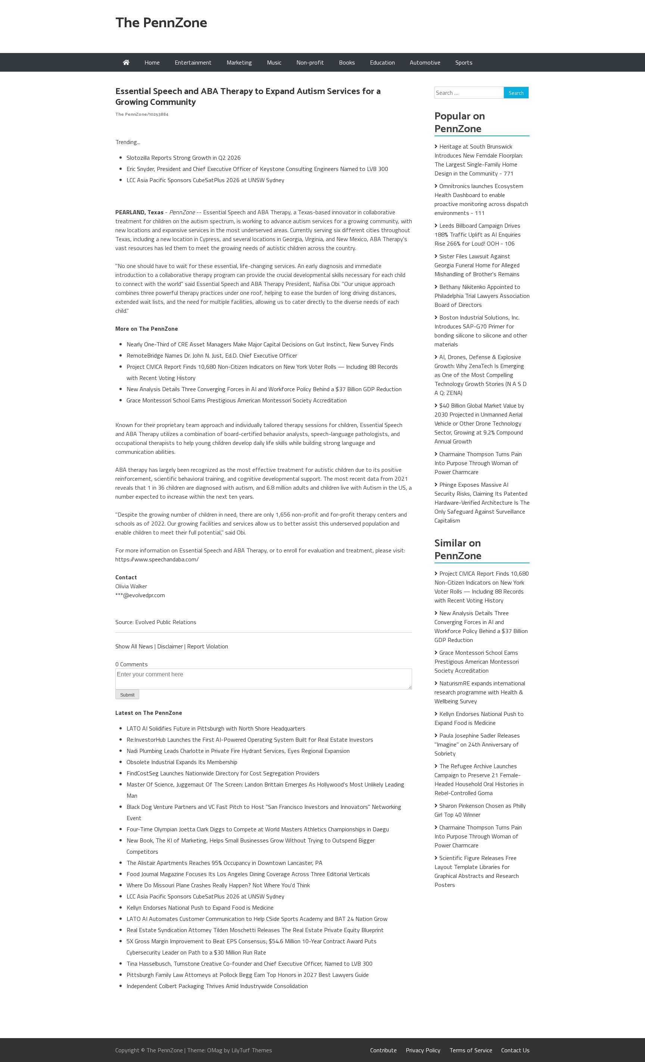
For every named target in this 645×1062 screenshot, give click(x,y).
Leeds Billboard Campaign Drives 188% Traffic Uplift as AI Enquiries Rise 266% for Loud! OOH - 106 (477, 234)
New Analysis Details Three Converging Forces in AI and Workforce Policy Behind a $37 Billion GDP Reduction (264, 388)
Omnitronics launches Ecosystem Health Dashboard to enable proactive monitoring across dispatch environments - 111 (481, 199)
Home (152, 62)
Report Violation (207, 646)
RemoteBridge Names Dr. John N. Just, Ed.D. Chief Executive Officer (212, 355)
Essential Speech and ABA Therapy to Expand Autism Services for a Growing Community (248, 97)
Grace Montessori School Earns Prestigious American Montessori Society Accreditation (237, 400)
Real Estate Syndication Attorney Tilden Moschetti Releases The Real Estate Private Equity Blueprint (255, 929)
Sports (464, 62)
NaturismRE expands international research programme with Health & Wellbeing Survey (479, 692)
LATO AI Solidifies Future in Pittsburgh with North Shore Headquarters (216, 728)
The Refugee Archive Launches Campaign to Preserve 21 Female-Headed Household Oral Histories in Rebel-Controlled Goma (479, 779)
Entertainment (193, 62)
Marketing (239, 62)
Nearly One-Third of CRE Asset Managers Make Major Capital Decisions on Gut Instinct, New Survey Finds (260, 344)
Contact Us (515, 1050)
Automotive (425, 62)
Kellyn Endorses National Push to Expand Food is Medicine (200, 907)
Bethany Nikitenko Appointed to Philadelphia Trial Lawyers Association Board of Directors (482, 295)
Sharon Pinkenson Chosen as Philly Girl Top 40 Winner (480, 810)
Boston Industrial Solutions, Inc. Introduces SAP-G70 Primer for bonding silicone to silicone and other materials (480, 331)
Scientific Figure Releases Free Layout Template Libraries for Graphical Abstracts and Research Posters (476, 871)
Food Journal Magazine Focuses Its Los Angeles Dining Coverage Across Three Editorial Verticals (248, 873)
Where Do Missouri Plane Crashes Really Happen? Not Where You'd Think (218, 885)
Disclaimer (170, 646)
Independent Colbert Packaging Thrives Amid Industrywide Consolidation (217, 985)
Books (347, 62)
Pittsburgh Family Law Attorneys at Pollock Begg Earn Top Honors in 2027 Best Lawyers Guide (248, 974)
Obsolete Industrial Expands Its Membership (182, 761)
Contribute (383, 1050)
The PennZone (161, 23)
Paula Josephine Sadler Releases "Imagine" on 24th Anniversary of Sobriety (477, 744)
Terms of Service (470, 1050)
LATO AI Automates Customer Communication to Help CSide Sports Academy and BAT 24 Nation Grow (257, 918)
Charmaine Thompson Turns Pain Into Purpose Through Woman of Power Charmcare (478, 462)
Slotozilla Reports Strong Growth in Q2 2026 (184, 157)
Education (382, 62)
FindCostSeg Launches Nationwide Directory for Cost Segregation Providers (223, 773)
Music (274, 62)
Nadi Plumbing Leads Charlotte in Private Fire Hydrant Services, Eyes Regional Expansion (238, 750)
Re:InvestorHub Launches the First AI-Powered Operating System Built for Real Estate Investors (250, 739)
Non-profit (310, 62)
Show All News (134, 646)
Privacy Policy (423, 1050)
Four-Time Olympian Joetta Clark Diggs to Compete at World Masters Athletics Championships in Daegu (258, 829)
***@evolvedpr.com (140, 595)
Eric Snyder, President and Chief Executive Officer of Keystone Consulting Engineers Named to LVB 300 (257, 168)
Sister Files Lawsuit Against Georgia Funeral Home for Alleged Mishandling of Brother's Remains (477, 265)
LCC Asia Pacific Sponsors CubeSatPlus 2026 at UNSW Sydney (205, 179)
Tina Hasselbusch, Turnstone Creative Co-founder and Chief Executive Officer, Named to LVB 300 (250, 963)
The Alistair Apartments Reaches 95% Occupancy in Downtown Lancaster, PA (224, 862)
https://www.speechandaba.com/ (157, 559)
